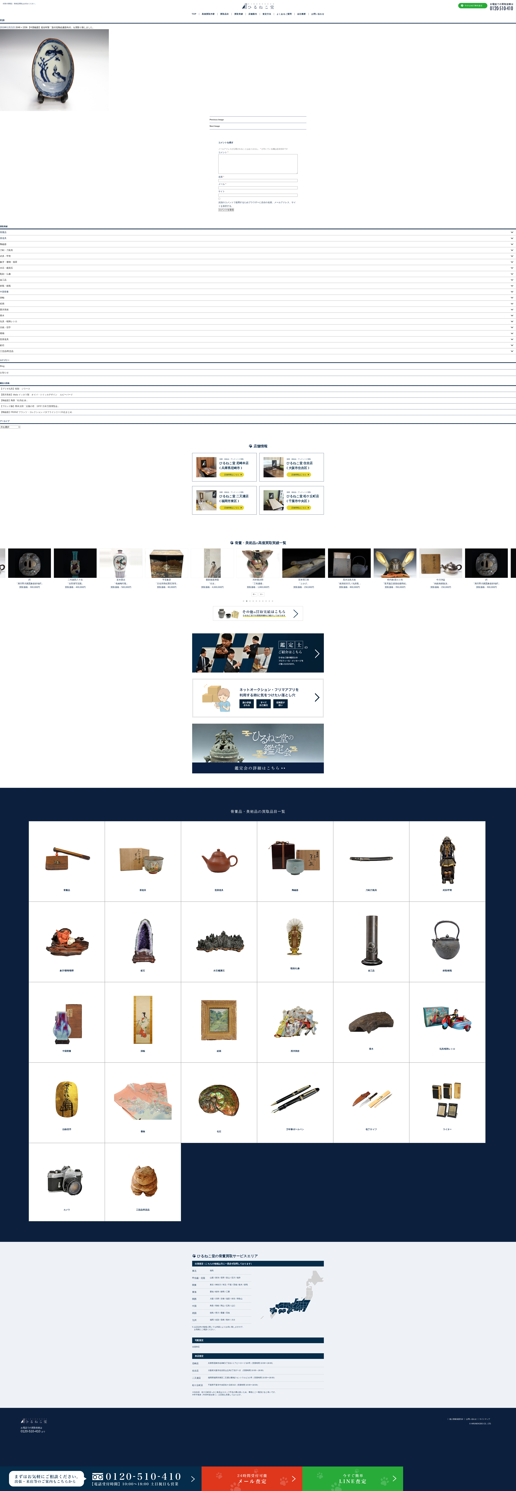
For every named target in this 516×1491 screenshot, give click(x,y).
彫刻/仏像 (295, 968)
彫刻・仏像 (5, 274)
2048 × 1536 (21, 27)
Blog (2, 366)
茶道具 (143, 890)
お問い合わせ (317, 14)
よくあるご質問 (284, 14)
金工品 (3, 280)
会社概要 (301, 14)
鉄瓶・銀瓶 (5, 286)
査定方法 (267, 14)
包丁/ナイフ (371, 1129)
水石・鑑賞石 (6, 268)
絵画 (2, 303)
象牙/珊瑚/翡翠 (67, 970)
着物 (2, 333)
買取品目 (224, 14)
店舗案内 (252, 14)
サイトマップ (484, 1419)
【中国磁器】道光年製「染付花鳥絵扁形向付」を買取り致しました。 (61, 27)
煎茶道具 (4, 339)
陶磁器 (3, 244)
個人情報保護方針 (456, 1419)
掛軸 (2, 298)
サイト (221, 191)
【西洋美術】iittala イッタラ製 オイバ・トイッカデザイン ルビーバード (37, 395)
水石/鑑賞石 (219, 970)
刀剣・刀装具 (6, 250)
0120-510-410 (33, 1431)
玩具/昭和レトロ (447, 1049)
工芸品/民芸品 (6, 351)
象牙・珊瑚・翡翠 (8, 262)
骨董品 (67, 890)
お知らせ (4, 372)
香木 (2, 315)
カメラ (67, 1210)
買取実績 (238, 14)
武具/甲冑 (447, 890)
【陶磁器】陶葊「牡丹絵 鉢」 (14, 400)
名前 (221, 177)
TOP (194, 14)
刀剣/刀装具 (371, 890)
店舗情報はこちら (231, 475)
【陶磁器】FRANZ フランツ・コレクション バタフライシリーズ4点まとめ (36, 412)
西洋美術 (4, 309)
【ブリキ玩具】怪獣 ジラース (15, 389)
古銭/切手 (66, 1129)
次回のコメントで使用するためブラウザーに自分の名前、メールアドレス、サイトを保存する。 (257, 204)
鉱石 (2, 345)
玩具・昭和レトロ (8, 321)
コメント (223, 152)
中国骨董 (66, 1051)
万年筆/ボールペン (295, 1129)
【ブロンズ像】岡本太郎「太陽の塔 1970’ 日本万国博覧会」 (30, 406)
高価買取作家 (208, 14)
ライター (447, 1129)
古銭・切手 (5, 327)
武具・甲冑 (5, 256)
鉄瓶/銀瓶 (447, 970)
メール (222, 184)
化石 (219, 1131)
